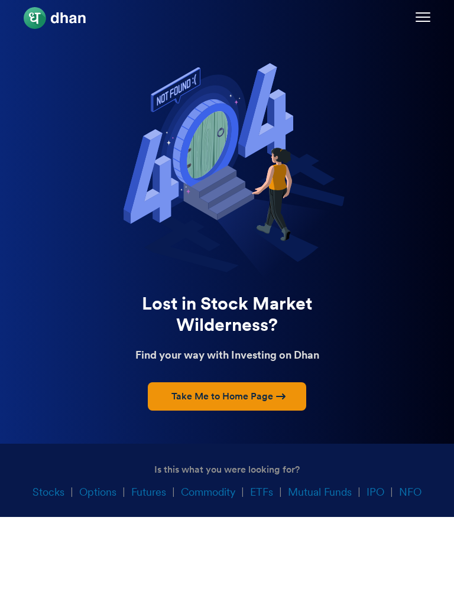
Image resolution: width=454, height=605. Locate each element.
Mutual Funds (320, 492)
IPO (375, 492)
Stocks (48, 492)
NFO (410, 492)
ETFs (261, 492)
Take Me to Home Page (222, 396)
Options (97, 492)
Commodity (208, 492)
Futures (148, 492)
